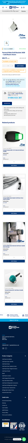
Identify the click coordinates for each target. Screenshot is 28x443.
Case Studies (5, 407)
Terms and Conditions (7, 415)
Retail (3, 373)
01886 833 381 (15, 97)
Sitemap (4, 403)
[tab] (7, 103)
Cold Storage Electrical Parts (8, 378)
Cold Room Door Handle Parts (8, 387)
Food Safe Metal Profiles (7, 380)
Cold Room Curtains (6, 375)
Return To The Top (14, 320)
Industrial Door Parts (6, 392)
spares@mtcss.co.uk (14, 345)
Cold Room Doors (6, 364)
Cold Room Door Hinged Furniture (9, 368)
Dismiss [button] (23, 11)
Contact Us (4, 405)
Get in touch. (17, 74)
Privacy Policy (5, 412)
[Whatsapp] (24, 439)
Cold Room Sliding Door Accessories (10, 383)
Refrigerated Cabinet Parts (8, 390)
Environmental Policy (6, 400)
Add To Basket (20, 65)
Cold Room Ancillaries (7, 359)
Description (7, 103)
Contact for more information (13, 85)
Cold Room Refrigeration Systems (9, 385)
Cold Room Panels (6, 371)
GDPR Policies (5, 410)
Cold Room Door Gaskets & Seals (9, 366)
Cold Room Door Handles (7, 361)
